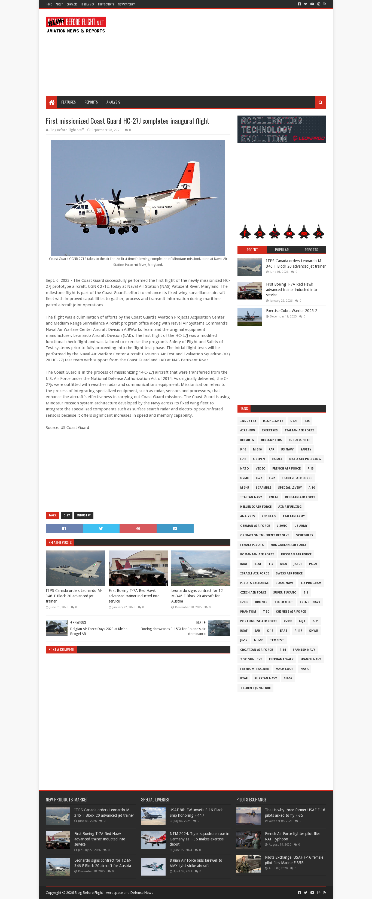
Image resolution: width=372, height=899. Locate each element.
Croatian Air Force (256, 650)
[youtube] (312, 4)
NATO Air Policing (305, 459)
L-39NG (282, 526)
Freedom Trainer (254, 669)
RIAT (258, 564)
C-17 (270, 630)
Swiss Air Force (289, 573)
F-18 (243, 459)
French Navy (310, 602)
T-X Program (310, 583)
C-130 (244, 602)
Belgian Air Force (300, 497)
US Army (300, 526)
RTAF (244, 678)
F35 (307, 421)
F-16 (243, 449)
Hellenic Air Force (256, 506)
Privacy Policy (126, 4)
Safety (305, 449)
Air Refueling (290, 506)
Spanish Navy (303, 650)
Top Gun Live (251, 659)
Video (261, 468)
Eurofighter (299, 440)
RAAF (244, 564)
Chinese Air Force (291, 611)
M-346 (257, 449)
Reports (91, 102)
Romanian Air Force (257, 554)
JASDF (298, 564)
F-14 (283, 650)
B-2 (305, 592)
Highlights (273, 421)
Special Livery (290, 487)
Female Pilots (252, 545)
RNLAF (273, 497)
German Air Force (255, 526)
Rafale (277, 459)
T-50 (266, 611)
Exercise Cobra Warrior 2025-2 (291, 310)
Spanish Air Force (297, 478)
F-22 (272, 478)
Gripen (259, 459)
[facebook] (299, 4)
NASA (304, 669)
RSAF (244, 630)
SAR (257, 630)
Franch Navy (310, 659)
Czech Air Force (253, 592)
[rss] (324, 4)
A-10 (312, 487)
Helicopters (271, 440)
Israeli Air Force (254, 573)
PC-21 (313, 564)
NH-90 (258, 640)
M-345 (244, 487)
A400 (283, 564)
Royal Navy (285, 583)
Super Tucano (285, 592)
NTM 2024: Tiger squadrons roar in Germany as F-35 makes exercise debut (199, 838)
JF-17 (243, 640)
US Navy (287, 449)
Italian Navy (251, 497)
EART (284, 630)
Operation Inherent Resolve (264, 535)
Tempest (277, 640)
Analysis (113, 102)
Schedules (304, 535)
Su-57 (288, 678)
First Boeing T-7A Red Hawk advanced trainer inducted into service (134, 595)
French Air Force (286, 468)
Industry (84, 515)
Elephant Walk (281, 659)
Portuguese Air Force (258, 621)
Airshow (247, 430)
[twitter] (305, 4)
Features (68, 102)
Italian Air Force (299, 430)
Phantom (248, 611)
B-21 (315, 621)
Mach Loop (285, 669)
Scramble (263, 487)
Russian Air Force (296, 554)
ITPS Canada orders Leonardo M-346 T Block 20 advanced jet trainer (74, 595)
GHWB (313, 630)
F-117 (298, 630)
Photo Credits (106, 4)
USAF (294, 421)
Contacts (72, 4)
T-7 (271, 564)
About (59, 4)
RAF (271, 449)
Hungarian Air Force (288, 545)
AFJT (302, 621)
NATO (244, 468)
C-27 (66, 515)
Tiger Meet (283, 602)
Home (49, 4)
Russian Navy (265, 678)
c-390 (288, 621)
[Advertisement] (227, 52)
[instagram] (318, 4)
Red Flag (269, 516)
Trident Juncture (255, 688)
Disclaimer (87, 4)
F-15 (310, 468)
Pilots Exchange (254, 583)
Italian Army (294, 516)
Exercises (270, 430)
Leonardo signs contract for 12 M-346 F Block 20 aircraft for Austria (197, 595)
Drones (261, 602)
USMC (244, 478)
